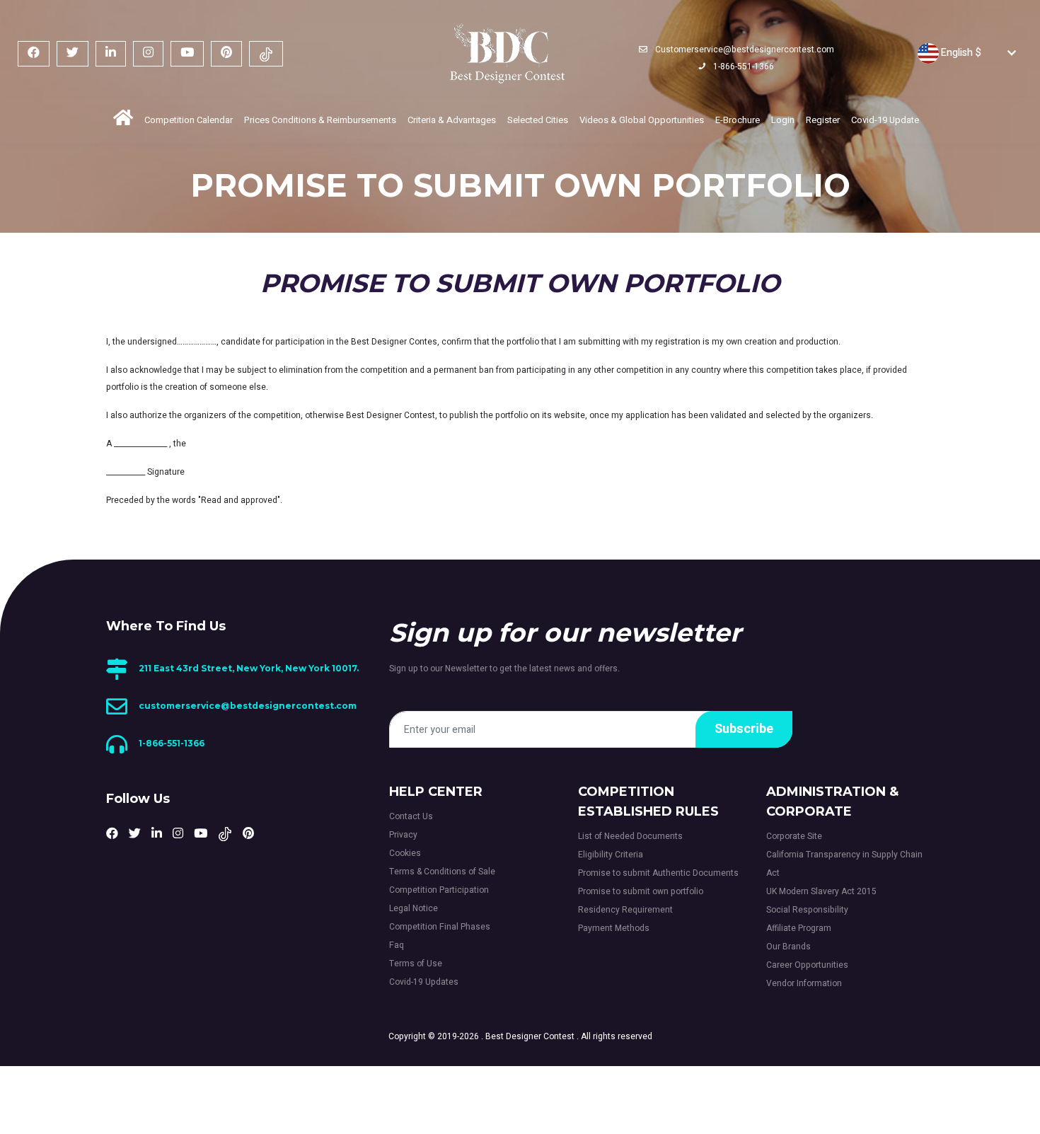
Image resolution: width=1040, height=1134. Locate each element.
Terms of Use (415, 963)
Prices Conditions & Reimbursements (320, 120)
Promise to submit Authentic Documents (658, 873)
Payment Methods (613, 928)
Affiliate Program (798, 928)
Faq (396, 945)
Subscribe (744, 729)
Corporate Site (794, 836)
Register (823, 120)
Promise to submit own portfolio (640, 891)
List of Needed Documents (630, 836)
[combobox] (953, 53)
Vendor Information (804, 983)
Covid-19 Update (885, 120)
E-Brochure (737, 120)
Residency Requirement (625, 909)
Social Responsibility (807, 909)
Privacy (403, 834)
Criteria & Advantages (452, 120)
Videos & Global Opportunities (641, 120)
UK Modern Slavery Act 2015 (821, 891)
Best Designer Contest (529, 1036)
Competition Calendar (188, 120)
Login (783, 120)
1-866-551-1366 (742, 66)
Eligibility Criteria (610, 854)
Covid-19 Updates (423, 982)
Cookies (405, 853)
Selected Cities (537, 120)
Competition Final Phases (439, 926)
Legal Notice (413, 908)
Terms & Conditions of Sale (442, 871)
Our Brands (788, 946)
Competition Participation (439, 890)
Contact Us (411, 816)
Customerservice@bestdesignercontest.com (743, 49)
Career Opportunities (807, 965)
